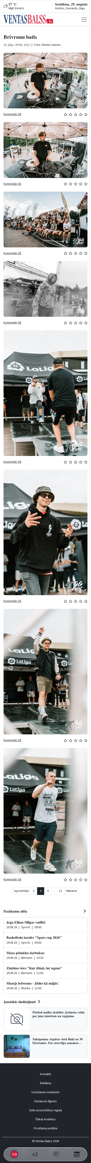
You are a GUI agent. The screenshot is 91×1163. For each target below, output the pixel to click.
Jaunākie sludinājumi (20, 1001)
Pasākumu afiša (15, 911)
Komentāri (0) (12, 114)
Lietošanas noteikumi (45, 1092)
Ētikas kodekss (46, 1119)
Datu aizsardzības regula (45, 1110)
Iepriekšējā (21, 891)
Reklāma (45, 1083)
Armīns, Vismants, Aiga (70, 8)
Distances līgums (45, 1101)
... (54, 891)
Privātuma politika (45, 1128)
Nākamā (71, 891)
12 (60, 891)
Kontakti (45, 1074)
